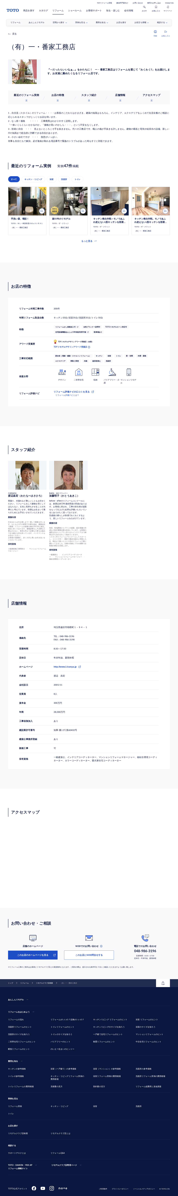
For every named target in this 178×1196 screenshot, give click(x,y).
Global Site (169, 3)
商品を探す (28, 10)
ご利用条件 (103, 1189)
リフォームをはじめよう (19, 1012)
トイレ (78, 179)
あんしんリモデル (16, 1000)
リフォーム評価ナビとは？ (67, 395)
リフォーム (58, 10)
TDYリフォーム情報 (104, 3)
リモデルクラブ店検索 (44, 983)
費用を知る (13, 1061)
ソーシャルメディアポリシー (144, 1189)
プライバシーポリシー (120, 1189)
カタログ (43, 10)
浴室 (52, 179)
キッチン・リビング (33, 179)
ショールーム (75, 10)
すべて (14, 179)
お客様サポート (94, 10)
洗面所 (64, 179)
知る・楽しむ (113, 10)
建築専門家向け (122, 3)
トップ (10, 983)
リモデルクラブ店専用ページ (64, 1165)
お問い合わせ (138, 3)
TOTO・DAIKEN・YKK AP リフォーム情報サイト (20, 1167)
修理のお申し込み (154, 3)
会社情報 (128, 10)
